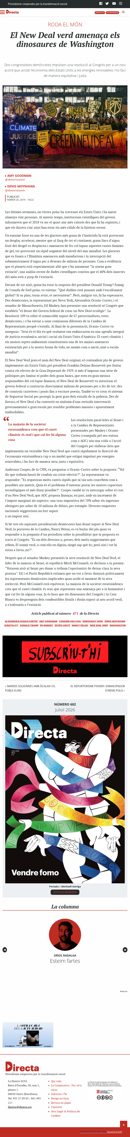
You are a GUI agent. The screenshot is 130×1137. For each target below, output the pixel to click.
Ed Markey (46, 625)
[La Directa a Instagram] (120, 4)
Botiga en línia (60, 1098)
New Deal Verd (99, 625)
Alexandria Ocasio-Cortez (21, 621)
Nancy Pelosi (80, 625)
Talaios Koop (101, 1132)
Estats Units (62, 625)
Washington (118, 625)
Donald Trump (29, 625)
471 (75, 613)
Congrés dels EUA (70, 621)
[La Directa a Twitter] (107, 4)
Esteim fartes (65, 960)
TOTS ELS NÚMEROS (65, 892)
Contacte (56, 1107)
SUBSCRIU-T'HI (100, 12)
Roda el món (65, 24)
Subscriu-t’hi (59, 1094)
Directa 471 (11, 625)
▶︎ (125, 949)
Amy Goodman (19, 176)
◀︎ (5, 949)
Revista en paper (61, 1103)
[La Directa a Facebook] (100, 4)
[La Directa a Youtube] (114, 4)
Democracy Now (92, 621)
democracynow (16, 179)
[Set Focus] (123, 12)
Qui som (56, 1081)
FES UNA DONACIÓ (112, 12)
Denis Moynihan (21, 186)
